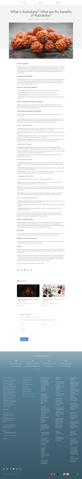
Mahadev (43, 454)
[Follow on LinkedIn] (17, 469)
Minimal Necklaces (45, 384)
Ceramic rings (44, 395)
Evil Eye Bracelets (60, 409)
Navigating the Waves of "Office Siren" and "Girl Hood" (53, 300)
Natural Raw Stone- (74, 421)
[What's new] (56, 2)
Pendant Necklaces (45, 383)
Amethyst (72, 407)
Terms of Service (50, 319)
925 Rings (43, 461)
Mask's (77, 453)
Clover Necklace (59, 383)
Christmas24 (73, 460)
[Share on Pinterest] (28, 270)
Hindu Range (43, 443)
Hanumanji (43, 452)
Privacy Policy (42, 319)
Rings (42, 435)
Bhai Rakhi (72, 441)
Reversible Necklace (60, 394)
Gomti (76, 407)
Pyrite (71, 406)
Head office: (5, 409)
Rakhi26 (76, 458)
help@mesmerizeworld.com (10, 432)
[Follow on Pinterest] (10, 469)
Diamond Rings (59, 401)
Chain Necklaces (44, 381)
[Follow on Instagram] (7, 469)
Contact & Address (26, 391)
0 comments (51, 19)
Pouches (72, 450)
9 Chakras (72, 409)
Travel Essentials (73, 447)
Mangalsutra (58, 440)
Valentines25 (73, 461)
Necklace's (58, 438)
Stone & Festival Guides (27, 384)
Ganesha (47, 454)
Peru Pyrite (72, 423)
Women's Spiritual (59, 437)
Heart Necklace (59, 395)
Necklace (43, 434)
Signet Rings (43, 397)
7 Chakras (75, 406)
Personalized (43, 444)
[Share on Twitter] (25, 270)
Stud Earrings (44, 426)
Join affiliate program (27, 380)
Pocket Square (73, 449)
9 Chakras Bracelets (74, 390)
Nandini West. (15, 473)
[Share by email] (31, 270)
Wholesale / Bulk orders (27, 377)
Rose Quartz (76, 404)
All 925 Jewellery (44, 460)
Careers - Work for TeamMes (28, 393)
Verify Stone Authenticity (27, 396)
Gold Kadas (44, 411)
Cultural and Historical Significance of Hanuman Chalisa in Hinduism (28, 300)
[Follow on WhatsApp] (20, 469)
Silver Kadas (46, 409)
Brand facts (5, 438)
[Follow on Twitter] (4, 469)
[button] (22, 2)
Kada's (47, 434)
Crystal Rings (58, 400)
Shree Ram (43, 455)
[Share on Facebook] (21, 270)
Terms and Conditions (27, 389)
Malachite (73, 427)
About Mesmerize (26, 382)
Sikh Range (46, 441)
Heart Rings (58, 403)
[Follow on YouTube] (14, 469)
